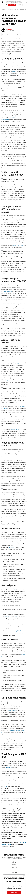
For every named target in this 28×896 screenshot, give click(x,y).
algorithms (20, 363)
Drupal (16, 617)
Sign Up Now (14, 892)
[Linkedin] (20, 34)
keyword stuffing (15, 730)
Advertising (14, 866)
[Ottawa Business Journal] (14, 2)
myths (5, 786)
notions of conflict (16, 429)
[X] (17, 34)
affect (14, 589)
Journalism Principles (14, 869)
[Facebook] (14, 34)
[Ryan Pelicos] (3, 30)
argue (16, 185)
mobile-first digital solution (16, 631)
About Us (14, 864)
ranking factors (7, 380)
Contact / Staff (14, 867)
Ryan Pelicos (9, 29)
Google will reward (17, 245)
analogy (14, 71)
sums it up (9, 767)
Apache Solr (8, 617)
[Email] (10, 34)
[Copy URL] (7, 34)
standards (11, 547)
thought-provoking (12, 710)
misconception (8, 291)
